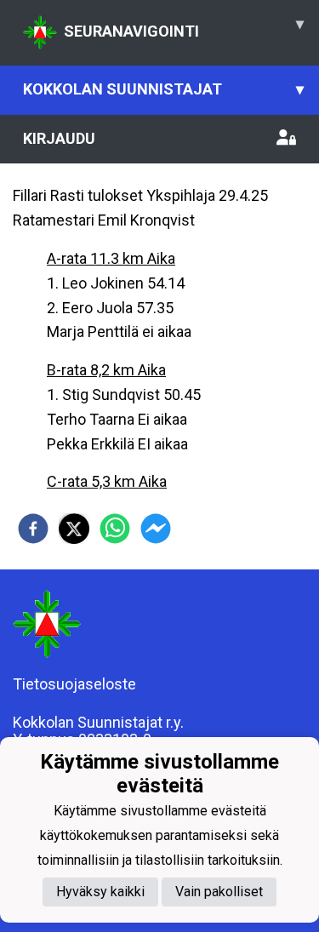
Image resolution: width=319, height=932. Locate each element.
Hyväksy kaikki (100, 891)
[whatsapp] (115, 528)
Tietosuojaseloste (74, 684)
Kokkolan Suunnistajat (163, 89)
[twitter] (74, 528)
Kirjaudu (59, 138)
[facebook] (33, 528)
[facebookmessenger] (155, 528)
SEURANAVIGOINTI (184, 27)
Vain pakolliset (219, 891)
